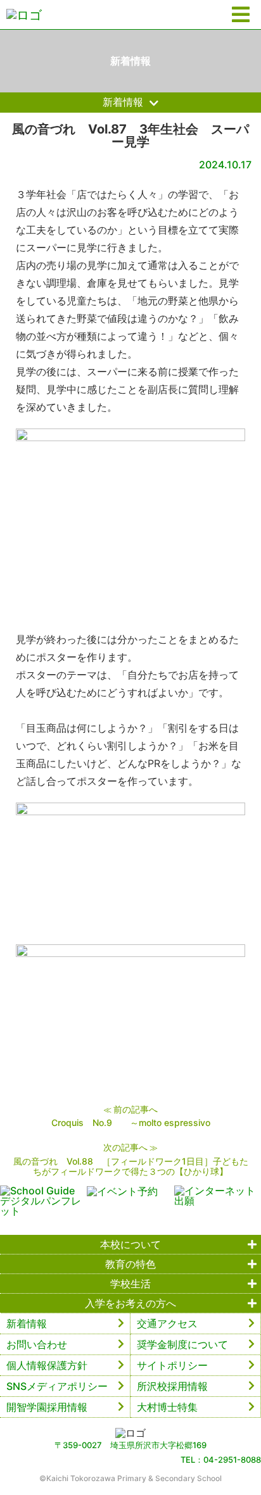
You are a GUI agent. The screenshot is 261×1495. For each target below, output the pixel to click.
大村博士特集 (167, 1407)
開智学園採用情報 (46, 1407)
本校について (130, 1244)
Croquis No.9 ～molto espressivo (130, 1122)
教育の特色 (130, 1264)
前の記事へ (135, 1109)
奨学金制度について (182, 1344)
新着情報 (26, 1323)
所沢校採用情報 (172, 1386)
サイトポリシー (172, 1365)
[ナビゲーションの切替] (241, 14)
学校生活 (130, 1283)
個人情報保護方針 (46, 1365)
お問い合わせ (36, 1344)
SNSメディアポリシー (57, 1386)
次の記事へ (125, 1147)
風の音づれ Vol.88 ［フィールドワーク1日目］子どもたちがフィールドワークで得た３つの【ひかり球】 (130, 1166)
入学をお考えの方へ (130, 1303)
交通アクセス (167, 1323)
